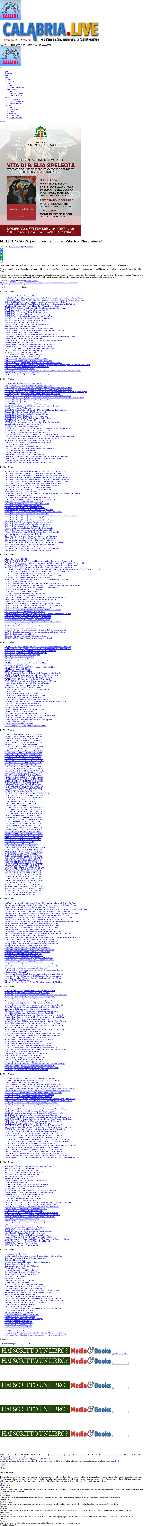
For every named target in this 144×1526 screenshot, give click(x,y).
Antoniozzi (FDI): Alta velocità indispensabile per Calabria (25, 1060)
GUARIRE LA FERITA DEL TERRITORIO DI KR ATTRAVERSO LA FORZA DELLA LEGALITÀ (23, 889)
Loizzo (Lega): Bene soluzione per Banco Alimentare (23, 1031)
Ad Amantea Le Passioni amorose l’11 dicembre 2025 (23, 1172)
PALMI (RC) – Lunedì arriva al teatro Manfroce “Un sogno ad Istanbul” (30, 1143)
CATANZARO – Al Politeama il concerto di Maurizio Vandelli (26, 1221)
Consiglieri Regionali (16, 87)
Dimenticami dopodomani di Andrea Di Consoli (21, 1266)
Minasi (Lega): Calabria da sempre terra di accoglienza (23, 1041)
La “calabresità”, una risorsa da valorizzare (15, 285)
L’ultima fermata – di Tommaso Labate (18, 1327)
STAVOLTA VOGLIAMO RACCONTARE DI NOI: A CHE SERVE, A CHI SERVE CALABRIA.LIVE (24, 735)
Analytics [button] (3, 1506)
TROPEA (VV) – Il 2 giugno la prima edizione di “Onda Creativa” (28, 679)
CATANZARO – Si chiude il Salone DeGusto (21, 322)
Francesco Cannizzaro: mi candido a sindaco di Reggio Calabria (27, 952)
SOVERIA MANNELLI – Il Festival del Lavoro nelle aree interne (28, 375)
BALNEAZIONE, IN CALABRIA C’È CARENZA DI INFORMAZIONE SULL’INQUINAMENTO (23, 853)
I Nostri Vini (13, 112)
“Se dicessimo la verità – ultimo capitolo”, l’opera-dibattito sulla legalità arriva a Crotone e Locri (38, 1127)
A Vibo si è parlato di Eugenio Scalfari (18, 722)
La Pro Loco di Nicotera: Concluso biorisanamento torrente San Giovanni (30, 334)
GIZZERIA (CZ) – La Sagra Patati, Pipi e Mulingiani (23, 355)
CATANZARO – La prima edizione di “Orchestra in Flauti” (25, 1209)
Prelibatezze (13, 109)
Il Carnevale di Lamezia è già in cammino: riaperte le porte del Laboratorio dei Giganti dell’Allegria (39, 336)
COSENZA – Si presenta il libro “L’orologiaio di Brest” (24, 426)
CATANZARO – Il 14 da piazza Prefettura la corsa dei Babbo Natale (29, 316)
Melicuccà (28, 281)
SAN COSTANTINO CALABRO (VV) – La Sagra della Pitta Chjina (29, 667)
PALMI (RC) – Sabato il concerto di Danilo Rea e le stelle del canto (28, 1223)
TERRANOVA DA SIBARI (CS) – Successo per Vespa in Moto (27, 442)
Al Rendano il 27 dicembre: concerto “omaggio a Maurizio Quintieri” (29, 1166)
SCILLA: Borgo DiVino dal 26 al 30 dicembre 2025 (23, 595)
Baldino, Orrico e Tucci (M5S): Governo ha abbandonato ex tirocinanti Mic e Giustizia (35, 1021)
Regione (7, 83)
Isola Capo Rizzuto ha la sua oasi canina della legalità (23, 534)
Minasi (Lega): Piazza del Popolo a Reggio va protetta (23, 1062)
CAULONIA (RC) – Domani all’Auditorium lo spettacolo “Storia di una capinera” (33, 1149)
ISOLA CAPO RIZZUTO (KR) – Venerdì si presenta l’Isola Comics (29, 520)
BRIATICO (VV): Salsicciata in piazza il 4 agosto (22, 655)
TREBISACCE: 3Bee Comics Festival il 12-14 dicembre (24, 420)
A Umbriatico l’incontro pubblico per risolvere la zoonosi (24, 508)
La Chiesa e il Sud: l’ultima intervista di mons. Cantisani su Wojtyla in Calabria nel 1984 (35, 1335)
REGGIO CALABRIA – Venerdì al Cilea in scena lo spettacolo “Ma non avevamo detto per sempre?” (40, 1145)
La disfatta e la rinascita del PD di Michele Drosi (21, 1315)
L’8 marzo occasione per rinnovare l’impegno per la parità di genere (28, 958)
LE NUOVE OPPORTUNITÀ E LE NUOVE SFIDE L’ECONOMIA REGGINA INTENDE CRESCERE (24, 829)
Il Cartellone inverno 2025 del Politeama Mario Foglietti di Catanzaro (29, 1078)
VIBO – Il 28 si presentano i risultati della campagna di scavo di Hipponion (31, 681)
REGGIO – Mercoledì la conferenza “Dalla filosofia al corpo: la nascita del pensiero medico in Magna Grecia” (43, 585)
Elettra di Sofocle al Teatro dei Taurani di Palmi (21, 1082)
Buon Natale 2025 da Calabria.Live (17, 980)
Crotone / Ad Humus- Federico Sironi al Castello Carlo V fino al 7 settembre (31, 485)
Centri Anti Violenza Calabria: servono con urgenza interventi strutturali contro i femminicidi (37, 911)
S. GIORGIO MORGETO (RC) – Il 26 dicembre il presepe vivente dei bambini (32, 604)
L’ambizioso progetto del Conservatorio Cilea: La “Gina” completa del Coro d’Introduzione (37, 1239)
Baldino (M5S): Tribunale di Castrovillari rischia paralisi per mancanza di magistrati (34, 1029)
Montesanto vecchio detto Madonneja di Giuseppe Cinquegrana (27, 1262)
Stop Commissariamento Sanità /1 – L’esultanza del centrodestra (27, 948)
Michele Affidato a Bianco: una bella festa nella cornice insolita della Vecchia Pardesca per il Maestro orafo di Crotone (46, 909)
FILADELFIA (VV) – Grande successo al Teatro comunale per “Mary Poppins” (33, 1085)
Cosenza (7, 75)
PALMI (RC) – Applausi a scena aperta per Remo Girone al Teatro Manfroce (31, 1147)
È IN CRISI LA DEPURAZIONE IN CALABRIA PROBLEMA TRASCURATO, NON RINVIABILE (23, 776)
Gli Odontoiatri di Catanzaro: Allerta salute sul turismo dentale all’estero (29, 328)
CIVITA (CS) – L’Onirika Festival (16, 444)
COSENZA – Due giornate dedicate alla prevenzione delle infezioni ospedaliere (32, 422)
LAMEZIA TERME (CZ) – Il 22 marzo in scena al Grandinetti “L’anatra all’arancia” (34, 1151)
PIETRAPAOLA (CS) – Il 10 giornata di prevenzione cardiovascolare (29, 402)
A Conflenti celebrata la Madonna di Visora (19, 342)
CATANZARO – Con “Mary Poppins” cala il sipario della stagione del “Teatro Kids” (34, 1129)
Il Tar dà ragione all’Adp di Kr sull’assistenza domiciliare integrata (28, 550)
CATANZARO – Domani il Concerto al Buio (20, 1243)
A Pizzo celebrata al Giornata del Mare (18, 671)
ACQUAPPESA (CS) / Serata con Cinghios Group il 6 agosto (26, 404)
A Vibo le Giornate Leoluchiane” (16, 707)
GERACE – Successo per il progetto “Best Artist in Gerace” (25, 636)
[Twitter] (72, 252)
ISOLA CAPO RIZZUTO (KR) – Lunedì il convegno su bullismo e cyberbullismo (34, 542)
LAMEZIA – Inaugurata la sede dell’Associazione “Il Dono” (26, 359)
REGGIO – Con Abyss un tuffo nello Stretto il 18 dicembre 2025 (27, 608)
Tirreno (35, 281)
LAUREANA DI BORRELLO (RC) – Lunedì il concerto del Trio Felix (30, 1205)
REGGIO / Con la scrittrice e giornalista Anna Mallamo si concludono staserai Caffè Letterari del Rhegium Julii (44, 563)
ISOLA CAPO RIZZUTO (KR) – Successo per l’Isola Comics (26, 518)
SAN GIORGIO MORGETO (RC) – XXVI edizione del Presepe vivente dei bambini (35, 597)
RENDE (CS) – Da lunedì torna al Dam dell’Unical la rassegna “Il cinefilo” (31, 1115)
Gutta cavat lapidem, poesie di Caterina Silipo (20, 1294)
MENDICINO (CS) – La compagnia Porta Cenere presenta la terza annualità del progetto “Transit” (39, 1099)
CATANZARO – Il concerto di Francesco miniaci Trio (23, 1229)
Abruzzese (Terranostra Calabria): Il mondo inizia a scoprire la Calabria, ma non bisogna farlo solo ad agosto (38, 283)
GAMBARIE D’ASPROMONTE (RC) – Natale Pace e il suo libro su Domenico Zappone (36, 579)
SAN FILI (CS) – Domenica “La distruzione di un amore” (25, 1233)
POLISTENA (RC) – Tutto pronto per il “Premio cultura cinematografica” (30, 1107)
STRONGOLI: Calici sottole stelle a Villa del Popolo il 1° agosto (27, 487)
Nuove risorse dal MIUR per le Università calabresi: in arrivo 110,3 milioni (31, 927)
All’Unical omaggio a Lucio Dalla (16, 1225)
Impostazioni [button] (105, 1461)
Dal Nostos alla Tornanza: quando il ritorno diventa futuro (25, 935)
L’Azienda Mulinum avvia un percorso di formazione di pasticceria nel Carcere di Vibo (35, 701)
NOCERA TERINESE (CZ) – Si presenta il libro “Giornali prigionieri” (29, 348)
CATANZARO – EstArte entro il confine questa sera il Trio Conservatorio (30, 344)
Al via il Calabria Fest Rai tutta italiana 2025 (20, 1201)
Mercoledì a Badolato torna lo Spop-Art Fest (20, 296)
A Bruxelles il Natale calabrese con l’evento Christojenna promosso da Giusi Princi (33, 982)
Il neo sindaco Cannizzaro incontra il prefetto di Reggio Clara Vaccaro (29, 939)
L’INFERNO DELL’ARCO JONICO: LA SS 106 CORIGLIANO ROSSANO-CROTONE (22, 841)
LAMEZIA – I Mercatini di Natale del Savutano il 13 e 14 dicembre (28, 318)
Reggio (7, 79)
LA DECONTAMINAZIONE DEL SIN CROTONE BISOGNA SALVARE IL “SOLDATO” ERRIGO (23, 837)
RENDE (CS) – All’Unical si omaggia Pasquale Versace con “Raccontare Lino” (32, 458)
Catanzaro (8, 73)
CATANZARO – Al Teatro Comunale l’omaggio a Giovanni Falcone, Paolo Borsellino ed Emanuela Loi (41, 1157)
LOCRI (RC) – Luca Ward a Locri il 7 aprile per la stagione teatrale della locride (33, 1121)
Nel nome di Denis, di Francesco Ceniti (18, 1323)
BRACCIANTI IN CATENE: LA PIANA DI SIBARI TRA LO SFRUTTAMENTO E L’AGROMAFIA (24, 869)
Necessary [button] (3, 1483)
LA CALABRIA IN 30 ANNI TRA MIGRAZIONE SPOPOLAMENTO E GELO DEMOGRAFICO (23, 881)
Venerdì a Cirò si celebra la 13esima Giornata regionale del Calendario (29, 528)
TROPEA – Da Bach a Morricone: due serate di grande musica (26, 1184)
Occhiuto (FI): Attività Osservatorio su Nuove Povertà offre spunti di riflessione (32, 1035)
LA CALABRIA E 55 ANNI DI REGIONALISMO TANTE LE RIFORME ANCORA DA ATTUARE (23, 768)
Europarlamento (14, 99)
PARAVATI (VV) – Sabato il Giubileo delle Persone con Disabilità (28, 677)
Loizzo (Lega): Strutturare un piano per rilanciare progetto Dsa (26, 1037)
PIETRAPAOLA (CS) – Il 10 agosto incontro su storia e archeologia (28, 400)
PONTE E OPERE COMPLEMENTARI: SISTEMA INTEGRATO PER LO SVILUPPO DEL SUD (23, 865)
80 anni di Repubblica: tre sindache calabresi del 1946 (23, 956)
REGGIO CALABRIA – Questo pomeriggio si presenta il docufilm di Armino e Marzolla (36, 1109)
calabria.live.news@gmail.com (17, 1459)
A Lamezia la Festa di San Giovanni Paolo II (20, 326)
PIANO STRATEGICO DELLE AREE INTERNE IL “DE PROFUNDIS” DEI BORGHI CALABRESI (23, 816)
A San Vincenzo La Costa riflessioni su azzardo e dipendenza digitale (29, 960)
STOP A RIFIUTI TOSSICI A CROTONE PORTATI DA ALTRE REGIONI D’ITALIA (20, 800)
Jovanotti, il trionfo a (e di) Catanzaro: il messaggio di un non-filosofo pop (30, 907)
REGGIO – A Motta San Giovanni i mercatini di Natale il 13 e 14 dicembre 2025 (33, 606)
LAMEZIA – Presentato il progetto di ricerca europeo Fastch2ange (28, 361)
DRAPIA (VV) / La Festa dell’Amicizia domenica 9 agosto (25, 653)
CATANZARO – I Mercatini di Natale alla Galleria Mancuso (26, 312)
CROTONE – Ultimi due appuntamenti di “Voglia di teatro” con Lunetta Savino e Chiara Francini (39, 1089)
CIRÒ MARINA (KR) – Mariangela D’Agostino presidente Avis (27, 522)
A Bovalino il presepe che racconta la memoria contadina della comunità (30, 599)
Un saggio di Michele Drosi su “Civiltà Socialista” (22, 1274)
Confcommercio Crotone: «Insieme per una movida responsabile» (27, 489)
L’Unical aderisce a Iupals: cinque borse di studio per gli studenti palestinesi (31, 434)
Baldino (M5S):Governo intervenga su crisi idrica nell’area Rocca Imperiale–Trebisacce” (35, 995)
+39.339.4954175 (44, 1459)
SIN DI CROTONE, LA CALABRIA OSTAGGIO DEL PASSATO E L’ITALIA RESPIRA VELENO (23, 808)
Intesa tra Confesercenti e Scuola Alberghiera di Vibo (23, 718)
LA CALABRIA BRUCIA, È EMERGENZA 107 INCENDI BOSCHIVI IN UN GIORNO (21, 845)
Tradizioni (12, 114)
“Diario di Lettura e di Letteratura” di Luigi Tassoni (22, 1272)
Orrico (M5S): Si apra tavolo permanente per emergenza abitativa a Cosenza (31, 1068)
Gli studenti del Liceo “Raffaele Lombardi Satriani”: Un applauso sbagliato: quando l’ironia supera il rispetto (42, 493)
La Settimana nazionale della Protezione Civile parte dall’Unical (27, 432)
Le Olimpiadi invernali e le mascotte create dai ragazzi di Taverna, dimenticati (32, 964)
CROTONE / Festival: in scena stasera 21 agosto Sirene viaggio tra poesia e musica (34, 475)
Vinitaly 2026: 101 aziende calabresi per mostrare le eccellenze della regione (31, 944)
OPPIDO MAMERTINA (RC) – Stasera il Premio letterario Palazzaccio (30, 929)
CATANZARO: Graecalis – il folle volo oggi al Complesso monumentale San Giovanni (35, 308)
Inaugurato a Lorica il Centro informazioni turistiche (22, 446)
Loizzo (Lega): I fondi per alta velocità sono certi (21, 1051)
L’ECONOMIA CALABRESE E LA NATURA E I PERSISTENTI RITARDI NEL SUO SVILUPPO (23, 861)
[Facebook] (72, 249)
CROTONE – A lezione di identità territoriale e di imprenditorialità (28, 530)
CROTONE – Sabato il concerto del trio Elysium (21, 1219)
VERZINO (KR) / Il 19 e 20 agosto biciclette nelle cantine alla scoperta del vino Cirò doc (36, 481)
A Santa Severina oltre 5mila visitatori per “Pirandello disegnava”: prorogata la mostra (34, 471)
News (11, 85)
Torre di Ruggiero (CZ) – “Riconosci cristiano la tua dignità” (26, 310)
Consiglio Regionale (16, 101)
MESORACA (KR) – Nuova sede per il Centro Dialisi (23, 502)
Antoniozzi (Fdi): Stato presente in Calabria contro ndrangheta (26, 1009)
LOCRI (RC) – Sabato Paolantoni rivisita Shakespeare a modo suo (28, 1097)
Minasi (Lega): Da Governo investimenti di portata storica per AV (27, 1043)
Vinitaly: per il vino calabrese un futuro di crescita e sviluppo (25, 946)
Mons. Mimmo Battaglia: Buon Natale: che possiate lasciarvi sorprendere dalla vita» (34, 974)
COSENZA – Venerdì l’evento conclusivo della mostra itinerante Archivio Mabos (33, 438)
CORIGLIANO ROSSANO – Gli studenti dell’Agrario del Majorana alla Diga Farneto (35, 410)
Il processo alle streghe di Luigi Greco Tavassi (20, 1270)
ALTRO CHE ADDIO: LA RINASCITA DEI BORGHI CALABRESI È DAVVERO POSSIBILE (23, 739)
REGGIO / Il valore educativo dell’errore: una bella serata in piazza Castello (31, 573)
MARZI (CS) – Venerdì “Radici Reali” (18, 408)
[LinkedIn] (72, 258)
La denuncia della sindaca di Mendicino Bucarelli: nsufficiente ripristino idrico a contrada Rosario (39, 436)
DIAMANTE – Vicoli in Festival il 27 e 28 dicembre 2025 (25, 412)
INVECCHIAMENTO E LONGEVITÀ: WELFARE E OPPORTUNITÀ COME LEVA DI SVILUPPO (23, 748)
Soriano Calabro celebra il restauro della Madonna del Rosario (26, 683)
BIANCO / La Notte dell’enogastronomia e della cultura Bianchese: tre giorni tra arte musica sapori (39, 567)
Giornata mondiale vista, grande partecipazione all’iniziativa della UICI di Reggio (33, 622)
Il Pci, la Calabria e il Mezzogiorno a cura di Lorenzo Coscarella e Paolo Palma (32, 1298)
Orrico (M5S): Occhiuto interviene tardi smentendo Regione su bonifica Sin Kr (32, 1007)
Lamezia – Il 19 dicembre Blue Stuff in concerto (21, 1174)
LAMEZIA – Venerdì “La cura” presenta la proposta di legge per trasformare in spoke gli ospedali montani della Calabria (47, 365)
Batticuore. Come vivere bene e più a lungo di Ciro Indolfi (25, 1284)
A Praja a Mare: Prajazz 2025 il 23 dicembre (20, 1168)
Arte (10, 107)
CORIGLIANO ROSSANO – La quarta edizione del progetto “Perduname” (31, 1207)
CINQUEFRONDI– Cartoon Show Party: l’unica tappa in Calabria (28, 638)
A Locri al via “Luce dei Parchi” (15, 559)
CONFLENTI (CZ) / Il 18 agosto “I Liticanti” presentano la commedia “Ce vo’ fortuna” (35, 302)
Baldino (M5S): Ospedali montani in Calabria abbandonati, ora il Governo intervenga (34, 1064)
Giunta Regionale (15, 103)
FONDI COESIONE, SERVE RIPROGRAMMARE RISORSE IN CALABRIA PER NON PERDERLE (23, 788)
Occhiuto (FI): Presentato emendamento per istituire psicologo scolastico (30, 1001)
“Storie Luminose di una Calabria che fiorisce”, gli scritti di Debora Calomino (32, 1290)
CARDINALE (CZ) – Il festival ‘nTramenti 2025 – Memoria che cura (29, 346)
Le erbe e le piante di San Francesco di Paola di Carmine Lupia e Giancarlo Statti (33, 1256)
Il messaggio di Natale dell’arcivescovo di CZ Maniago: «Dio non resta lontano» (33, 976)
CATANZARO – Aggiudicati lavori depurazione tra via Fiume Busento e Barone (33, 363)
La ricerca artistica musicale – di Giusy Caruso (20, 1311)
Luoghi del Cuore (15, 118)
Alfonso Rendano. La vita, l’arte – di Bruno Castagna (23, 1319)
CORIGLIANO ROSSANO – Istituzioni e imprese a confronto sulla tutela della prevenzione (37, 428)
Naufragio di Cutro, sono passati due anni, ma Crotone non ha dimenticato (30, 536)
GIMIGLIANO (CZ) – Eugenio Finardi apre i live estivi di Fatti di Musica (30, 1190)
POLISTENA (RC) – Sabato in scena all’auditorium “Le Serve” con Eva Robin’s (33, 1093)
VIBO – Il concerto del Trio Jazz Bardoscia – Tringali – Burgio (26, 1235)
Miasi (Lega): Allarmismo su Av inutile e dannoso (22, 1055)
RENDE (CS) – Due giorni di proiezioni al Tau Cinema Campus (27, 1123)
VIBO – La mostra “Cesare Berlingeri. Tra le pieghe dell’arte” (26, 699)
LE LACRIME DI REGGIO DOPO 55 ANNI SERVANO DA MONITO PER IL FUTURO (21, 804)
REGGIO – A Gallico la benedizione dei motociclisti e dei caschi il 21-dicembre (32, 610)
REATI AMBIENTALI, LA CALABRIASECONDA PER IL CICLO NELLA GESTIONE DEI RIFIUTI (27, 792)
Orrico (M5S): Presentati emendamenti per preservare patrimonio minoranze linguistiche (35, 1049)
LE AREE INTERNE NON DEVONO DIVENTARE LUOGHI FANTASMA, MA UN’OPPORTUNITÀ (24, 772)
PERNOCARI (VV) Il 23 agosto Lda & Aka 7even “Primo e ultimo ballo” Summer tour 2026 (37, 649)
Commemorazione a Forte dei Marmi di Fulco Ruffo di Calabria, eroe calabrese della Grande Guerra (40, 905)
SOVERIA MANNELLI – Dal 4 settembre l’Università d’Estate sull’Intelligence (33, 340)
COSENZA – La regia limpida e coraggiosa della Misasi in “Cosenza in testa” (32, 1105)
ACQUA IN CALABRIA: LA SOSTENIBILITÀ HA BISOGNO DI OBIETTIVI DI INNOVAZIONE (23, 885)
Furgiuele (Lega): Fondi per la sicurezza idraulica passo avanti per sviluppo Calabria (34, 1017)
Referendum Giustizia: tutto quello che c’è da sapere (23, 954)
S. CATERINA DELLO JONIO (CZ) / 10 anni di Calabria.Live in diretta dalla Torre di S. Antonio (39, 304)
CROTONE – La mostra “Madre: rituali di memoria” (23, 506)
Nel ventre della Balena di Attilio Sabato (18, 1313)
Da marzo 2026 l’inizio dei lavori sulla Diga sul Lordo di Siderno (27, 618)
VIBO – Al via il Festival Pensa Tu (16, 691)
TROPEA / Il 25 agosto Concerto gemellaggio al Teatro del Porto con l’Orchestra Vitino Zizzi (37, 647)
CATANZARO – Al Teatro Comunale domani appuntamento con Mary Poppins (33, 1135)
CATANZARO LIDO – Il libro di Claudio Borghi (22, 357)
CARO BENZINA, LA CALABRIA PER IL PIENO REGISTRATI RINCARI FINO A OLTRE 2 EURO (23, 877)
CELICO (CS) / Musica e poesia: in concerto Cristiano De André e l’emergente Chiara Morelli (38, 390)
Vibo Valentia (9, 81)
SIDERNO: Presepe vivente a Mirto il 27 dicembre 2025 (24, 593)
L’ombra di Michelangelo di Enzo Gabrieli (19, 1317)
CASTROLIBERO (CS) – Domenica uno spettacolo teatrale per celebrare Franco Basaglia (36, 1139)
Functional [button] (4, 1493)
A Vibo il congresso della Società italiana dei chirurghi (23, 687)
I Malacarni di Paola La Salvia (15, 1254)
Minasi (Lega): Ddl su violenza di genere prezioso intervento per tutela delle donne (33, 1025)
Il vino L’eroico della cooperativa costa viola (20, 628)
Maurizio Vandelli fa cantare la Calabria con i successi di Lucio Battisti (29, 1217)
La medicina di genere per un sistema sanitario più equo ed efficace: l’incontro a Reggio (35, 630)
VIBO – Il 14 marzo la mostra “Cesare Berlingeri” (22, 703)
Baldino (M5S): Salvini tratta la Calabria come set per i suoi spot (27, 993)
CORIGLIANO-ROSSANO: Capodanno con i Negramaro (25, 416)
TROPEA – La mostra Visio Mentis (17, 669)
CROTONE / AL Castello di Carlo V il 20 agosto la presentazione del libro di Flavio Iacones (37, 477)
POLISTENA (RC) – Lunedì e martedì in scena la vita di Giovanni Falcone (31, 1137)
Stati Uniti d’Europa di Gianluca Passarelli (19, 1280)
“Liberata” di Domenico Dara (15, 1260)
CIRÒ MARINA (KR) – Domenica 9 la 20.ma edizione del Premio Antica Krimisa (33, 483)
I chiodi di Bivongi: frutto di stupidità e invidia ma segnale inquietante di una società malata (36, 915)
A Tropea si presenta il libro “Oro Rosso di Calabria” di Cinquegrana (28, 720)
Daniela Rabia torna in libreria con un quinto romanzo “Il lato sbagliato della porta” (33, 1300)
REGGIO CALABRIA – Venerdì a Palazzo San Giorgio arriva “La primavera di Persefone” (37, 1141)
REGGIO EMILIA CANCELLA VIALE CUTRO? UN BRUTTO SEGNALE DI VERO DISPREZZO (23, 744)
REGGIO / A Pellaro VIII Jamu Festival (18, 581)
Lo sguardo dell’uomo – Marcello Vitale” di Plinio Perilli (24, 1286)
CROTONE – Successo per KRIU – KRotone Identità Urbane (26, 504)
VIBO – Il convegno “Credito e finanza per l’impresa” (23, 705)
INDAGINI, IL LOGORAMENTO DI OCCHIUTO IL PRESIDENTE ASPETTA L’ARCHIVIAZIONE (23, 752)
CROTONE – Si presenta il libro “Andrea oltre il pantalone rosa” (27, 524)
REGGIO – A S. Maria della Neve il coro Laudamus (23, 589)
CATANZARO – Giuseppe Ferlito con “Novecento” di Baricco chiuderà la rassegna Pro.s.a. (37, 1091)
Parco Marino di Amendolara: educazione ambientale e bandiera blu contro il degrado (34, 931)
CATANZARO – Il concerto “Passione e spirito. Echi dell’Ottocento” (29, 1192)
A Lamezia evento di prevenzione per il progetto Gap (23, 350)
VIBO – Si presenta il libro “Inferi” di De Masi (21, 693)
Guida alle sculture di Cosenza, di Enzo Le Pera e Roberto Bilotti (27, 1292)
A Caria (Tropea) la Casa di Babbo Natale (19, 659)
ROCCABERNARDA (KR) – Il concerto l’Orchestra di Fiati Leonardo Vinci (32, 1215)
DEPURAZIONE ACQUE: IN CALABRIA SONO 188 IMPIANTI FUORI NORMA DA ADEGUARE (23, 833)
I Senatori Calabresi (16, 95)
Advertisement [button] (5, 1512)
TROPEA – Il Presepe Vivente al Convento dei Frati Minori (25, 663)
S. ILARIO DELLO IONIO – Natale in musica (21, 591)
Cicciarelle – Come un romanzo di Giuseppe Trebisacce (15, 1277)
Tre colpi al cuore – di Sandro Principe (18, 1329)
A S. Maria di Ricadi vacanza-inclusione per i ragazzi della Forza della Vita (31, 675)
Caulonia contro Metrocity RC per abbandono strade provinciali (27, 620)
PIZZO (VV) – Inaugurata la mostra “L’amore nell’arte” (24, 685)
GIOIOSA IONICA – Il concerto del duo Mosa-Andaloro (24, 1194)
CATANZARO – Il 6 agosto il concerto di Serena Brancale (25, 1180)
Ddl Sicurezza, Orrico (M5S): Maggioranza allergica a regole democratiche (31, 1011)
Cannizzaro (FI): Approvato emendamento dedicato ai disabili (26, 1070)
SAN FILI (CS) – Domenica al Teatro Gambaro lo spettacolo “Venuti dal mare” (32, 1153)
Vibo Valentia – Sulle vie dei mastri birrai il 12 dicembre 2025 (26, 661)
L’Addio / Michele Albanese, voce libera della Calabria (24, 962)
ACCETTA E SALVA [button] (8, 1525)
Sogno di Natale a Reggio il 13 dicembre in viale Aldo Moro (25, 602)
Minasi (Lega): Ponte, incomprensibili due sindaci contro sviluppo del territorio (32, 1033)
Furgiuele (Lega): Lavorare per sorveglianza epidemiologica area (27, 1019)
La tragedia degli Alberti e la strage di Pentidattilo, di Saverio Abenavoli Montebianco (34, 1333)
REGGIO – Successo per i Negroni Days (19, 634)
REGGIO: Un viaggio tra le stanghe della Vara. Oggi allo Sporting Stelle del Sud (33, 583)
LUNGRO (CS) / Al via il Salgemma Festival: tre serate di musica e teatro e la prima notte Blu (37, 396)
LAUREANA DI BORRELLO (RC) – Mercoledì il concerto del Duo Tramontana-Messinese (37, 1203)
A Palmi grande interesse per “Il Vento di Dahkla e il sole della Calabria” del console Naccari (37, 933)
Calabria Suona (14, 116)
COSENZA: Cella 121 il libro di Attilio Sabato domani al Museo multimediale (32, 406)
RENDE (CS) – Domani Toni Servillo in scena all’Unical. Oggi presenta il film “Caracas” (36, 1155)
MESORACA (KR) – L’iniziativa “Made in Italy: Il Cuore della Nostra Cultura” (33, 512)
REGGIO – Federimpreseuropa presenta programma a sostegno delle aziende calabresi (35, 632)
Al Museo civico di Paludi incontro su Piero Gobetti (22, 384)
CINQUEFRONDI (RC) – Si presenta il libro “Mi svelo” (24, 612)
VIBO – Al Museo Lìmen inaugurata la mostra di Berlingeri (25, 695)
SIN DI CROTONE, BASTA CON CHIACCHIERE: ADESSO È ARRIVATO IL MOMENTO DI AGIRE (23, 780)
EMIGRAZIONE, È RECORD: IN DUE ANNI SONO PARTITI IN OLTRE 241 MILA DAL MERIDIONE (24, 849)
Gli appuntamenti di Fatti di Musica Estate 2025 (21, 1176)
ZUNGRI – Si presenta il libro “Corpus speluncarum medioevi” (27, 697)
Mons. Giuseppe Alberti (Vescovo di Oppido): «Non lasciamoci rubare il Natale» (33, 978)
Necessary (6, 1485)
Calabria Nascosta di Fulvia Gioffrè (17, 1282)
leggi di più (115, 1461)
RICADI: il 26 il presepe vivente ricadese (19, 657)
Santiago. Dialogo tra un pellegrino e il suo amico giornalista (25, 1302)
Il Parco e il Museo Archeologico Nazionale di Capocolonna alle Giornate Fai (32, 532)
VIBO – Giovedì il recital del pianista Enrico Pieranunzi (24, 1227)
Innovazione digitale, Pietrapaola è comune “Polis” (22, 461)
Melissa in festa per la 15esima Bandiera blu (20, 491)
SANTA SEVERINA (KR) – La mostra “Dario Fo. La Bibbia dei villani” (30, 500)
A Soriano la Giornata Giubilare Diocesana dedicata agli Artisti (26, 713)
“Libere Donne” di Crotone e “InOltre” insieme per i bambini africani (29, 544)
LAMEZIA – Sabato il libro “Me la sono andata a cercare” (25, 320)
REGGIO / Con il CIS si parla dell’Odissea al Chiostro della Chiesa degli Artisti (32, 575)
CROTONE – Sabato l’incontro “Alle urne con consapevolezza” (27, 498)
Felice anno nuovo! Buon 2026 (15, 972)
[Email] (72, 261)
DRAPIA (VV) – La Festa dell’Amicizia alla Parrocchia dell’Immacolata (30, 651)
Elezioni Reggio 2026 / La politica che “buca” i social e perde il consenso (30, 942)
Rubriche (7, 105)
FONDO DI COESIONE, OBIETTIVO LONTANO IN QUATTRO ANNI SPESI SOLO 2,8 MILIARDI (23, 796)
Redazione (29, 247)
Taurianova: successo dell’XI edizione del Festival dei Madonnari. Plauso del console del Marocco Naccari (42, 937)
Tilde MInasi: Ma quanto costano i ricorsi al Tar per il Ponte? (25, 1053)
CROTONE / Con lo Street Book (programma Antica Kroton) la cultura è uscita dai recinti (36, 479)
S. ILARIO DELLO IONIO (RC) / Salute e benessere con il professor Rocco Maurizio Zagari (37, 571)
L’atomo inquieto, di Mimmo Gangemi (18, 1325)
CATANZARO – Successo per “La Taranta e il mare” (23, 338)
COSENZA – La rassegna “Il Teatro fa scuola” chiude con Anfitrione (29, 1095)
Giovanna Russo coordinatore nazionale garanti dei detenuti (25, 968)
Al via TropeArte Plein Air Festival (16, 665)
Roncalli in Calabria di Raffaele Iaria (17, 1307)
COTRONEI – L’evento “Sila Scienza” (18, 496)
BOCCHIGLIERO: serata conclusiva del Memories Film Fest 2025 (28, 440)
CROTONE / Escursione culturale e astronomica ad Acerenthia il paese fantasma (33, 473)
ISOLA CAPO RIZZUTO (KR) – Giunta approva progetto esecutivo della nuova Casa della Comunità (41, 516)
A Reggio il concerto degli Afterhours (17, 1178)
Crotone (7, 77)
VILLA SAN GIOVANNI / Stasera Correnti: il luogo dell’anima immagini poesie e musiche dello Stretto (41, 565)
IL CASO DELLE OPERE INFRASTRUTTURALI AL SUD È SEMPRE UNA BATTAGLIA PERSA (23, 820)
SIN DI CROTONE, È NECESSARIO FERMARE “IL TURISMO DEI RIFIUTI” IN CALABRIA (23, 764)
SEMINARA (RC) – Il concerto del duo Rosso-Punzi (23, 1211)
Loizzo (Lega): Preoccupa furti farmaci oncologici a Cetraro (25, 1058)
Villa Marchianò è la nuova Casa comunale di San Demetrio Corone (28, 463)
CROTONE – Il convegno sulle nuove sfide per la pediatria (25, 526)
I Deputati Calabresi (16, 93)
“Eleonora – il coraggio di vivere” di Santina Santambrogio (25, 1258)
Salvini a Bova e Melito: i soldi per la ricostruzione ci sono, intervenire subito (31, 966)
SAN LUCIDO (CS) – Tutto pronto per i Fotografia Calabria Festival (29, 448)
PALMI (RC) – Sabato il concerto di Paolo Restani (22, 1198)
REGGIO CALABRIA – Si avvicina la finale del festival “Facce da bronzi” (31, 1133)
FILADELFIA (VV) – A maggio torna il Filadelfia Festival (25, 726)
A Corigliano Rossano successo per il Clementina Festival (24, 424)
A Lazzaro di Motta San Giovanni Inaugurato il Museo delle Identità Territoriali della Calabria (37, 614)
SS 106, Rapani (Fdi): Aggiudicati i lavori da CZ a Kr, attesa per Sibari (29, 991)
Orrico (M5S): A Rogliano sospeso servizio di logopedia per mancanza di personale (34, 1015)
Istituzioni (7, 97)
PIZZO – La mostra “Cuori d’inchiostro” (19, 711)
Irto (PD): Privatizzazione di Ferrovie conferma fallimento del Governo (29, 1045)
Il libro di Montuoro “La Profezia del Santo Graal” (22, 1304)
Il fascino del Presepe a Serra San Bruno (18, 724)
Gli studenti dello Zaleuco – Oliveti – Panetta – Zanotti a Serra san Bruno (30, 715)
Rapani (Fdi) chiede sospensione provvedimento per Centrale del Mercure (30, 1047)
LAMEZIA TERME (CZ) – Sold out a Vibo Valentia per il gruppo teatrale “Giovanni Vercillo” (38, 1101)
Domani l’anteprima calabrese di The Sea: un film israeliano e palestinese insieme (33, 919)
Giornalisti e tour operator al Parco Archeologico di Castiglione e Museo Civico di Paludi (36, 456)
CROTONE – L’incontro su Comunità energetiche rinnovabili (26, 514)
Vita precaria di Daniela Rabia (15, 1268)
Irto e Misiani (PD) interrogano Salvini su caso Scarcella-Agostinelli (28, 1013)
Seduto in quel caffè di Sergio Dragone (18, 1321)
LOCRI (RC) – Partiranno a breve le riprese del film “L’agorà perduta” (29, 1111)
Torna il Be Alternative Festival (15, 1182)
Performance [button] (4, 1500)
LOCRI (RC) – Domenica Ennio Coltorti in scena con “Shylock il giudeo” (30, 1103)
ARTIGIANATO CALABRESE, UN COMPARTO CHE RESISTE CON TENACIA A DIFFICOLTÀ (23, 756)
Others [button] (2, 1519)
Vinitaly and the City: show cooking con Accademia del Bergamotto (28, 577)
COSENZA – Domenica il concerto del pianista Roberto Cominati (28, 1231)
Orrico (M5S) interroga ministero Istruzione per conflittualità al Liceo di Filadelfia (33, 1023)
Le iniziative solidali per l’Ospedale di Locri (20, 624)
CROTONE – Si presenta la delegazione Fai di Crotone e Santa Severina (30, 538)
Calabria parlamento (11, 89)
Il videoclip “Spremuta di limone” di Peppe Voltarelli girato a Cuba (28, 1237)
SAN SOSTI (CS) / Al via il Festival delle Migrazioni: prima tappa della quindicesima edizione (38, 388)
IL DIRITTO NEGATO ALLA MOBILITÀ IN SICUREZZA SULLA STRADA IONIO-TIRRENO (23, 784)
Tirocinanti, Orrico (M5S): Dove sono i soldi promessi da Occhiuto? (28, 1003)
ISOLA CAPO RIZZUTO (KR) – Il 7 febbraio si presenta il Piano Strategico (31, 548)
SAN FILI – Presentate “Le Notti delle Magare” (21, 452)
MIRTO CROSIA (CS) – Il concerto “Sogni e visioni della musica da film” (31, 1213)
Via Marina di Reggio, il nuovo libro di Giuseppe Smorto (24, 1288)
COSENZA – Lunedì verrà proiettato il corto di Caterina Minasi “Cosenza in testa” (33, 1113)
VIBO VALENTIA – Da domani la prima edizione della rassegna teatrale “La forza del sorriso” (38, 1117)
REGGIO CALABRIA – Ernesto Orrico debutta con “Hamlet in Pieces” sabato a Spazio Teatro (38, 1119)
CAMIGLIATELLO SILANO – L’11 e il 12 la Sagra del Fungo (27, 430)
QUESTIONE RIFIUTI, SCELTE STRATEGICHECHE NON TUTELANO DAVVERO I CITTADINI (23, 857)
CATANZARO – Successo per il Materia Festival (22, 332)
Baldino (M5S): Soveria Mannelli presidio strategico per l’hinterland (28, 1039)
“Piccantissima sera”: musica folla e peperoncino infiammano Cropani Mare (31, 923)
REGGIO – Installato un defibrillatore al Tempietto (22, 626)
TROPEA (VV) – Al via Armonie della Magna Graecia (24, 1186)
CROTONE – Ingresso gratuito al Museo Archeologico (24, 546)
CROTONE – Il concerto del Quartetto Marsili (21, 1245)
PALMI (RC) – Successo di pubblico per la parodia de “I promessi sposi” (30, 1131)
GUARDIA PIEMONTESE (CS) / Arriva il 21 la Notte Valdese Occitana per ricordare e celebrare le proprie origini (45, 392)
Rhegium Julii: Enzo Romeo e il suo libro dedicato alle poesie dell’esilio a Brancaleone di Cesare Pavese (41, 921)
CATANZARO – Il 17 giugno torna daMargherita (22, 373)
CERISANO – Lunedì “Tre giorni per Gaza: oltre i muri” (24, 454)
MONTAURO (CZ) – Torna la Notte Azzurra (20, 353)
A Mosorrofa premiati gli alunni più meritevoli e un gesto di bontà (27, 616)
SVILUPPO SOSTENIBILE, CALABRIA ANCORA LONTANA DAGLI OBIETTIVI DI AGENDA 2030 (24, 812)
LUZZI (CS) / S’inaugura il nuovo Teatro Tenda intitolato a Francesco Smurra (32, 394)
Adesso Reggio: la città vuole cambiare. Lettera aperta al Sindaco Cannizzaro (31, 925)
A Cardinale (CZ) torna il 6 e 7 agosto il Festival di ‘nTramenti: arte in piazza (31, 306)
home (6, 71)
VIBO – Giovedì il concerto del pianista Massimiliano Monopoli (27, 1241)
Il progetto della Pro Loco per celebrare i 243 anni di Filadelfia (26, 689)
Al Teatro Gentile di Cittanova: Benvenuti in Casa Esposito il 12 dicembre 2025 (32, 1080)
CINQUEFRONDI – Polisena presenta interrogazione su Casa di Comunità (31, 587)
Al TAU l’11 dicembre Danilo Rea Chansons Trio (22, 1170)
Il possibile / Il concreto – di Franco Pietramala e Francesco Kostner (28, 1296)
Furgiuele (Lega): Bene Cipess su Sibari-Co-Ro (21, 999)
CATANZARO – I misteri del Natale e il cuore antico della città (27, 314)
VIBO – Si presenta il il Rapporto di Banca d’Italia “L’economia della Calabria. (32, 673)
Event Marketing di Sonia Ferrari (16, 1331)
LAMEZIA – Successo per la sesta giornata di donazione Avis (26, 324)
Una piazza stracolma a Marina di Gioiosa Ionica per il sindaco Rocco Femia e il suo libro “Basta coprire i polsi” (44, 913)
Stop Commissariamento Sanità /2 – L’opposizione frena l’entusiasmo (29, 950)
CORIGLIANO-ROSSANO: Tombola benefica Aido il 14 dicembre (28, 418)
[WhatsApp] (72, 255)
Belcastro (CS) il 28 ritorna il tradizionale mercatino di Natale (26, 414)
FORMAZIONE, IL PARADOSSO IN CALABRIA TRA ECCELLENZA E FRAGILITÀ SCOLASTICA (24, 760)
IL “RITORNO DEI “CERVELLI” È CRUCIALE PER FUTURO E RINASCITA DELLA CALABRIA (24, 825)
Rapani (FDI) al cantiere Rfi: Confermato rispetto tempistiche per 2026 (29, 997)
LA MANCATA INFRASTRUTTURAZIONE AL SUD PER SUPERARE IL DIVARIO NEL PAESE (23, 873)
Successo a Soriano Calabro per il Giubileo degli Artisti (24, 709)
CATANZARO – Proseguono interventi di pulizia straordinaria (26, 367)
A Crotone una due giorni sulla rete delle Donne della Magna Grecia (28, 510)
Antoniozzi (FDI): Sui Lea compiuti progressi (20, 1027)
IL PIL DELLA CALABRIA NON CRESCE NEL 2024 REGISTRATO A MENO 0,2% (20, 893)
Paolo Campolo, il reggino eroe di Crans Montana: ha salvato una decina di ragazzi (33, 970)
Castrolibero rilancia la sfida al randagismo (19, 450)
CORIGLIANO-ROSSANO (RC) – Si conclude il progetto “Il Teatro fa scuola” (33, 1125)
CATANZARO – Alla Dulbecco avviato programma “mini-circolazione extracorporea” (35, 330)
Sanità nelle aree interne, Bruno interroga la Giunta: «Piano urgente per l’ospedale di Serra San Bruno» (40, 903)
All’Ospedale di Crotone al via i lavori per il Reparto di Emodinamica (29, 540)
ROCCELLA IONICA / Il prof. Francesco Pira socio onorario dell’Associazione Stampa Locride (38, 561)
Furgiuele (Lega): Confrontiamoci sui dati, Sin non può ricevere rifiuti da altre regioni (34, 1005)
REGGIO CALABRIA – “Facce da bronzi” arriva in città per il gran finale (31, 1087)
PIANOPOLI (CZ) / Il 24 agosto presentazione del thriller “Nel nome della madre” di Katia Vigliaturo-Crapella (43, 298)
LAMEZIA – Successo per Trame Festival (19, 369)
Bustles (23, 1457)
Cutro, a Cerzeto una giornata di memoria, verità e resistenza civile (28, 386)
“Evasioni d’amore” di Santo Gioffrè (17, 1264)
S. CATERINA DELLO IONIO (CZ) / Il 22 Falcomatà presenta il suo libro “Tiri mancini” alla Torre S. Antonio (44, 300)
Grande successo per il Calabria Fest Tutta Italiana (22, 1196)
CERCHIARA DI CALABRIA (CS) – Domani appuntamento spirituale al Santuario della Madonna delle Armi (44, 398)
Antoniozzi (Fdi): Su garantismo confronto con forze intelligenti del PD (29, 1066)
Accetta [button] (98, 1461)
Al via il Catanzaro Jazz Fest (14, 1188)
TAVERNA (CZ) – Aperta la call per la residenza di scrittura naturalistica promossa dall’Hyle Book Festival (42, 371)
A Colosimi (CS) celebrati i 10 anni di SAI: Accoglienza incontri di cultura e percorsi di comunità (38, 917)
